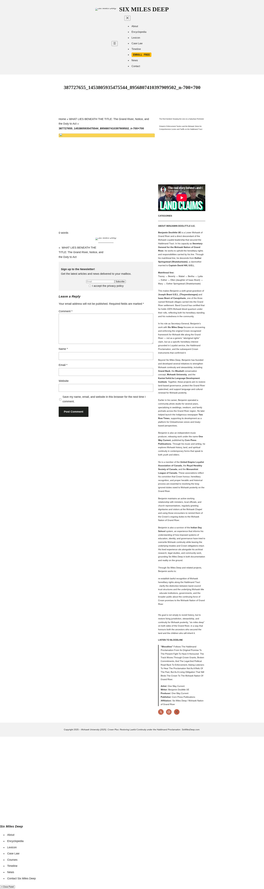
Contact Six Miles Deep (21, 878)
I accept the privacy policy (107, 285)
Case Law (13, 853)
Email (63, 365)
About (10, 834)
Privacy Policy (83, 776)
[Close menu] (127, 18)
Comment (65, 311)
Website (64, 380)
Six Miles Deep (144, 9)
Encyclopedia (15, 841)
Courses (12, 859)
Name (63, 348)
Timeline (12, 865)
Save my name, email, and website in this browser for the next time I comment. (104, 399)
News (10, 872)
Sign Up (21, 814)
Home (62, 119)
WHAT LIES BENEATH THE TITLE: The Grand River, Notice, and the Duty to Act (81, 252)
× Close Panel (7, 887)
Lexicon (12, 847)
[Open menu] (115, 43)
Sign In (31, 814)
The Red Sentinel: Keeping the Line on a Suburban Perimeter (181, 119)
